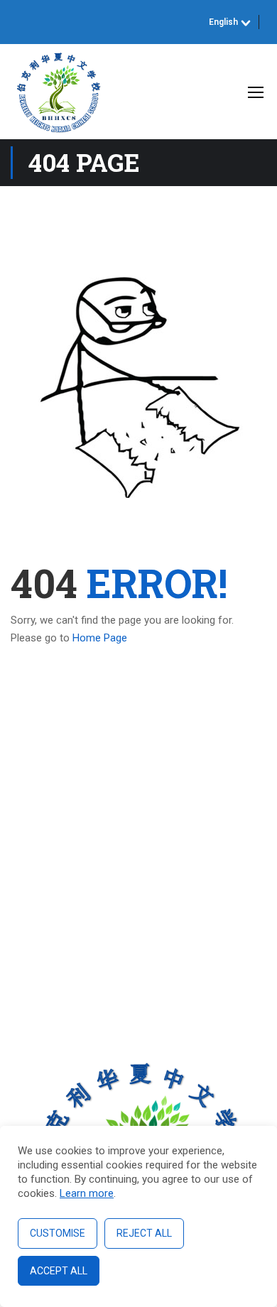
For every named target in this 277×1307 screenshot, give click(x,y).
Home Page (99, 637)
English (223, 22)
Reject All (144, 1233)
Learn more (87, 1193)
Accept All (58, 1270)
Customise (57, 1233)
